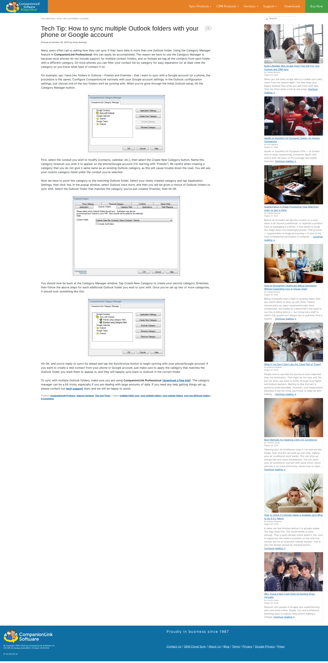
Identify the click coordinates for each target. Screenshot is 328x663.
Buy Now (316, 6)
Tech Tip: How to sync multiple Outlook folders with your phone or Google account (120, 31)
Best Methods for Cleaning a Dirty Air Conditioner (290, 439)
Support (269, 6)
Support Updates (85, 395)
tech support (74, 388)
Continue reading (285, 161)
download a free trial (176, 380)
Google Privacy (265, 646)
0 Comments (208, 29)
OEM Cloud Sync (195, 646)
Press (280, 646)
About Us (215, 646)
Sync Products (199, 6)
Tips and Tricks (102, 395)
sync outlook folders (173, 395)
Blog (226, 646)
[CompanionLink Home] (24, 6)
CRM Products (226, 6)
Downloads (292, 6)
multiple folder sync (130, 395)
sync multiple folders (151, 395)
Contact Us (174, 646)
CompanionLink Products (63, 395)
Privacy (247, 646)
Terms (236, 646)
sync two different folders (197, 395)
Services (250, 6)
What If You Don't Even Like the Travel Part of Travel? (292, 364)
